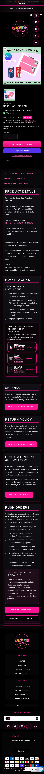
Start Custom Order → (19, 495)
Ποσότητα (6, 132)
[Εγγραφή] (36, 718)
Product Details (11, 173)
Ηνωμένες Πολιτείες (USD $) (21, 740)
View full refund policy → (21, 444)
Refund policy (22, 673)
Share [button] (7, 160)
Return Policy (20, 178)
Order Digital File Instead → (22, 618)
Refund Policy (22, 690)
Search (22, 661)
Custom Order (10, 183)
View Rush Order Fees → (22, 610)
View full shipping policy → (21, 407)
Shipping (7, 178)
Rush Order (24, 183)
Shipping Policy (22, 694)
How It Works (27, 173)
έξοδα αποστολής (30, 120)
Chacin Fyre (16, 768)
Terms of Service (22, 669)
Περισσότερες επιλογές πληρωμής (22, 155)
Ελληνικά (21, 751)
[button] (3, 29)
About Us (22, 665)
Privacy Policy (22, 698)
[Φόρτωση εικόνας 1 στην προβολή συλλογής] (9, 95)
